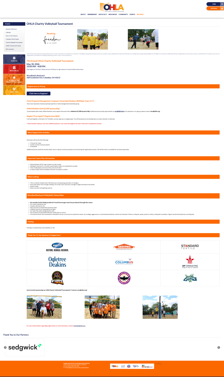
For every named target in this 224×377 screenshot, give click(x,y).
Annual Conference (11, 29)
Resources (113, 14)
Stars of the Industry (12, 36)
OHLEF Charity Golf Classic (13, 46)
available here (120, 111)
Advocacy (103, 14)
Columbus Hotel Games (12, 39)
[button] (5, 347)
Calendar (8, 32)
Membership (92, 14)
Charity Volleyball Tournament (14, 42)
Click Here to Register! (38, 93)
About (83, 14)
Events (132, 14)
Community (123, 14)
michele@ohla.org (79, 326)
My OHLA (140, 14)
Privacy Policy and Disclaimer (81, 367)
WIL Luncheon (10, 49)
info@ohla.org (70, 367)
